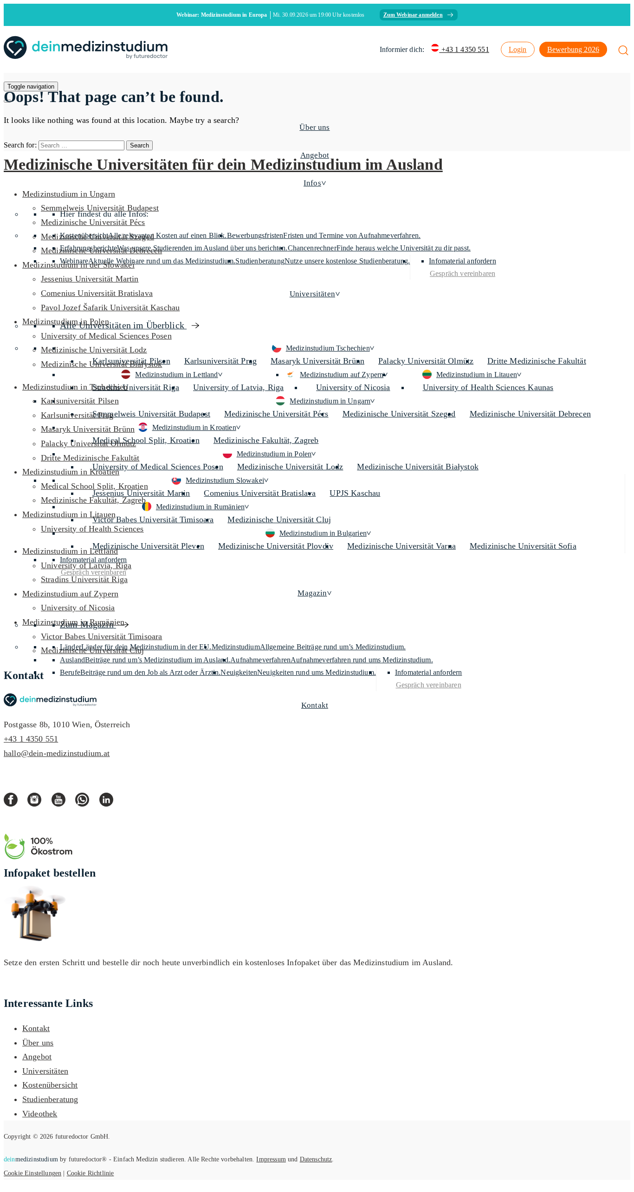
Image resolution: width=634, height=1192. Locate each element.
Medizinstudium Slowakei (225, 480)
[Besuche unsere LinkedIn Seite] (109, 802)
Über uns (314, 127)
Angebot (37, 1056)
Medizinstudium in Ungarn (330, 401)
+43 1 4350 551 (464, 49)
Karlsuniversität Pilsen (80, 400)
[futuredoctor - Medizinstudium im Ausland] (86, 49)
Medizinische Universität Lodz (290, 466)
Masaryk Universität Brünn (317, 360)
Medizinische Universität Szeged (399, 413)
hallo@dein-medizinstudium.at (57, 753)
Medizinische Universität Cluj (279, 519)
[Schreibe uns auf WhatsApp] (87, 802)
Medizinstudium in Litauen (476, 374)
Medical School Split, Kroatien (146, 440)
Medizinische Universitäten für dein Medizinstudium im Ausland (223, 164)
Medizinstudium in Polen (274, 454)
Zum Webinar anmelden (413, 15)
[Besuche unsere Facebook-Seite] (15, 802)
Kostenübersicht (50, 1084)
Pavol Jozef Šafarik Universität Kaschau (110, 307)
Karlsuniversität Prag (220, 360)
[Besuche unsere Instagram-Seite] (39, 802)
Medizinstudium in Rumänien (200, 507)
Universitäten (312, 293)
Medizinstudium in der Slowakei (78, 264)
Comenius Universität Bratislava (260, 493)
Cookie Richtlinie (90, 1173)
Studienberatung (50, 1099)
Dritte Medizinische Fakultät (536, 360)
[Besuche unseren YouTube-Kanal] (63, 802)
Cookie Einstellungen (32, 1173)
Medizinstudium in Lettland (176, 374)
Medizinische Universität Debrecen (530, 413)
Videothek (39, 1113)
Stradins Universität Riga (135, 387)
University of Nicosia (353, 387)
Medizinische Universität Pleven (148, 546)
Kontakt (314, 705)
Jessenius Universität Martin (89, 278)
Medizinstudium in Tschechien (75, 386)
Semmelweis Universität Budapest (151, 413)
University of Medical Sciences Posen (157, 466)
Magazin (312, 593)
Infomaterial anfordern (44, 988)
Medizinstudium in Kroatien (194, 427)
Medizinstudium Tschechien (328, 348)
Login (518, 49)
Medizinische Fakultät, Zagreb (266, 440)
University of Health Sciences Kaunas (488, 387)
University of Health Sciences (92, 528)
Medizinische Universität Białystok (417, 466)
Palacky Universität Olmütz (425, 360)
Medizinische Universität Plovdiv (275, 546)
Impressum (270, 1159)
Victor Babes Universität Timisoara (152, 519)
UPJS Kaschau (355, 493)
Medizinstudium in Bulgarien (323, 533)
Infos (312, 183)
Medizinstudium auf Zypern (341, 374)
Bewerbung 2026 (573, 49)
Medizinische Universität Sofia (523, 546)
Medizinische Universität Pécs (276, 413)
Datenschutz (316, 1159)
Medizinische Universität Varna (401, 546)
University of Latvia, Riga (238, 387)
